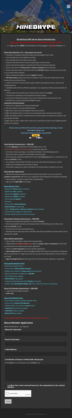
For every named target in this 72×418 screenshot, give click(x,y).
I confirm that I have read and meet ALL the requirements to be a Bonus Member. (36, 386)
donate (52, 45)
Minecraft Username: (14, 329)
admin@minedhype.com (23, 244)
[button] (69, 4)
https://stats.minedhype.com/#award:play (18, 149)
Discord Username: (13, 339)
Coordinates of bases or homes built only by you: (25, 359)
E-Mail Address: (11, 349)
